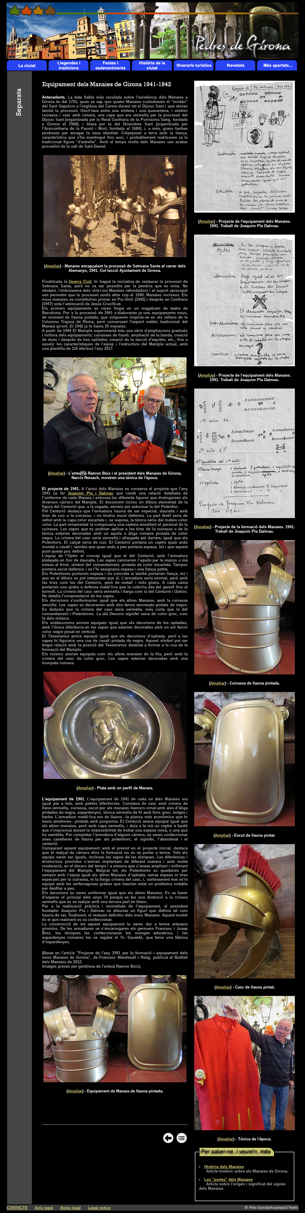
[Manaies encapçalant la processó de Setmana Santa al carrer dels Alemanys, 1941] (114, 255)
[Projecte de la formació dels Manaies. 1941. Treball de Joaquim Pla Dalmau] (244, 516)
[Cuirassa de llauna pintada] (244, 672)
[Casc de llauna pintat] (244, 976)
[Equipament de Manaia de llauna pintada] (114, 1080)
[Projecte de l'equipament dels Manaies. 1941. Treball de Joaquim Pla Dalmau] (244, 210)
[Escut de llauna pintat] (244, 824)
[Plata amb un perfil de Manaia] (114, 777)
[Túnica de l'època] (244, 1128)
